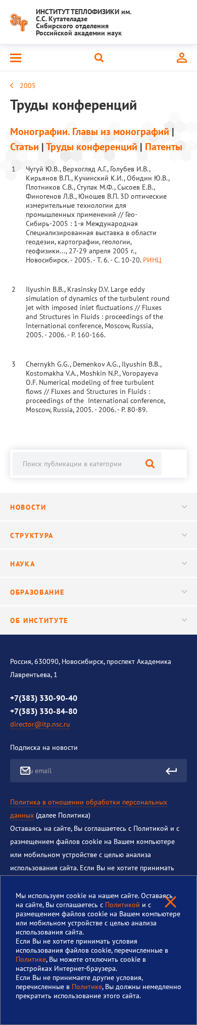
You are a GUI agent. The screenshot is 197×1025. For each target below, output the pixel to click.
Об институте (39, 620)
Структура (32, 535)
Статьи (24, 146)
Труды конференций (91, 146)
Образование (37, 592)
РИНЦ (152, 259)
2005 (28, 85)
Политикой (123, 904)
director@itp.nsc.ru (40, 724)
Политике (31, 959)
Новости (28, 507)
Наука (22, 563)
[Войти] (182, 58)
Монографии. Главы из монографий (89, 131)
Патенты (163, 146)
